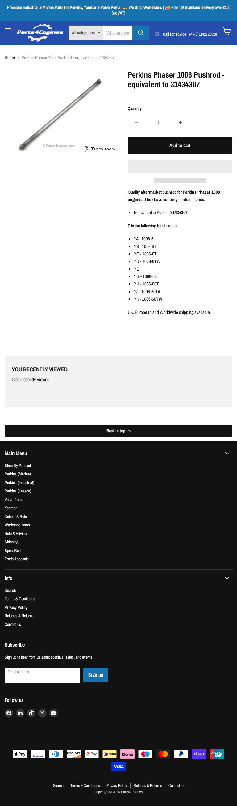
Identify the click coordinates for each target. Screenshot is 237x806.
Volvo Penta (14, 499)
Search (10, 590)
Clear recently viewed (30, 379)
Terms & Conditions (20, 598)
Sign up (95, 675)
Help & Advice (16, 533)
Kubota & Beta (16, 516)
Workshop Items (17, 525)
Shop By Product (18, 465)
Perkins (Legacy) (18, 491)
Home (10, 57)
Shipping (11, 542)
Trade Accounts (17, 559)
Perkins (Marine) (18, 474)
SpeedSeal (13, 550)
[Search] (140, 33)
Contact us (13, 624)
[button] (180, 166)
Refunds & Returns (19, 615)
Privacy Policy (16, 607)
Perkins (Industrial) (19, 482)
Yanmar (11, 508)
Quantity (135, 108)
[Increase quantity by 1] (180, 122)
